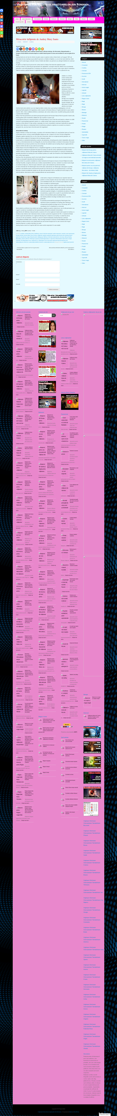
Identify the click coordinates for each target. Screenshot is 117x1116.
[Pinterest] (30, 49)
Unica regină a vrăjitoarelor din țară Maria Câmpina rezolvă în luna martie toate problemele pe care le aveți (29, 741)
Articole (46, 19)
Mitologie (84, 112)
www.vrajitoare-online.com (22, 242)
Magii (83, 101)
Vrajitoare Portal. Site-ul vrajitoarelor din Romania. (53, 4)
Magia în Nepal (46, 766)
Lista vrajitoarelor (26, 19)
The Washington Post (26, 240)
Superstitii (84, 135)
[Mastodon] (33, 49)
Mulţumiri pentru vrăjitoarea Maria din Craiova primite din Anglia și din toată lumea (29, 499)
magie (28, 237)
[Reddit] (23, 49)
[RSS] (102, 3)
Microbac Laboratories (53, 237)
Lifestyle (84, 93)
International (37, 19)
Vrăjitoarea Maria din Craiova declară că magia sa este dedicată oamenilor (94, 717)
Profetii (83, 123)
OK (53, 315)
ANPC (75, 732)
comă (67, 233)
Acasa (17, 19)
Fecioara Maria (27, 235)
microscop (61, 237)
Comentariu (18, 262)
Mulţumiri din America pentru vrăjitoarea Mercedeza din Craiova (28, 464)
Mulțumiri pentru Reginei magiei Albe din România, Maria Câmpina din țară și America (29, 809)
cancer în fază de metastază (45, 233)
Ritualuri (84, 19)
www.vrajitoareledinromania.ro (36, 242)
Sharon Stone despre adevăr (71, 787)
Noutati (84, 118)
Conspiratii (84, 65)
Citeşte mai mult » (21, 326)
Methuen (46, 237)
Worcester (49, 240)
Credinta (91, 19)
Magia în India (46, 772)
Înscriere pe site (19, 22)
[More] (42, 49)
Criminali (84, 70)
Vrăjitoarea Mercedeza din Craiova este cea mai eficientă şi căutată (28, 418)
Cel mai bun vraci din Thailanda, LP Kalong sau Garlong (48, 754)
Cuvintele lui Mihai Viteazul (71, 793)
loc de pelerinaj (22, 237)
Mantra (71, 1112)
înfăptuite (40, 235)
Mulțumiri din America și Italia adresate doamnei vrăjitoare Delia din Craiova (29, 673)
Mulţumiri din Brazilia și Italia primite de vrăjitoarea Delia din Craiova (28, 568)
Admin (19, 42)
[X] (20, 49)
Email (17, 279)
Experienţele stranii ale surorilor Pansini (74, 580)
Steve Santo (65, 238)
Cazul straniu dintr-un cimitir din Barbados (74, 418)
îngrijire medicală (47, 235)
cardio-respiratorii (57, 233)
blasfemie (36, 233)
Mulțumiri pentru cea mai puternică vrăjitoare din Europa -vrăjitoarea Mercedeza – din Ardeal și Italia (91, 168)
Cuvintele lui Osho (69, 774)
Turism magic (85, 137)
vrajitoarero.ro (34, 240)
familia (21, 235)
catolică (63, 233)
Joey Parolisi (59, 235)
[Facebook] (99, 3)
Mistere (84, 109)
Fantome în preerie (74, 450)
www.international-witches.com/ (60, 240)
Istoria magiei (85, 87)
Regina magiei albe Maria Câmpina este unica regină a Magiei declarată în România (29, 776)
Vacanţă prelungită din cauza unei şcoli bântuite (74, 501)
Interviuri (62, 19)
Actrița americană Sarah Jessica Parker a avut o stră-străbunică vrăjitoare (49, 721)
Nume (18, 274)
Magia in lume (85, 98)
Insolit (83, 79)
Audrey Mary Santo (29, 233)
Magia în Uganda (46, 760)
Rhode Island (59, 238)
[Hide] (0, 39)
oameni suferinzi (25, 238)
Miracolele (18, 238)
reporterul (52, 238)
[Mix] (36, 49)
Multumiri (53, 19)
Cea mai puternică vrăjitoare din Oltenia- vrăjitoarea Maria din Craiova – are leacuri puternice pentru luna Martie (29, 708)
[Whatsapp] (39, 49)
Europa (18, 235)
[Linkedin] (27, 49)
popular (37, 238)
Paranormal (85, 121)
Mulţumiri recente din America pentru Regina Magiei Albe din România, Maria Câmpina (29, 759)
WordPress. (76, 1112)
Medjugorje (40, 237)
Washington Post (43, 240)
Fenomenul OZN (86, 73)
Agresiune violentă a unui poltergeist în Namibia (74, 660)
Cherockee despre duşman (71, 761)
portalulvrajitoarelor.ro (44, 238)
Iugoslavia (53, 235)
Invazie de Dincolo (74, 643)
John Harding (66, 235)
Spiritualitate (85, 132)
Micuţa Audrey (68, 237)
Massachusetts (33, 237)
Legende (84, 90)
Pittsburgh (32, 238)
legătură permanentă (69, 242)
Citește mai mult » (46, 427)
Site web (18, 284)
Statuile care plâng (74, 674)
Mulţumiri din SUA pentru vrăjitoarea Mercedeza (29, 533)
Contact (29, 22)
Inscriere (84, 76)
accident (23, 233)
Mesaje (70, 19)
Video (76, 19)
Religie (83, 126)
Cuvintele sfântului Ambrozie (71, 799)
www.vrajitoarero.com (49, 242)
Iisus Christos (34, 235)
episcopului (71, 233)
